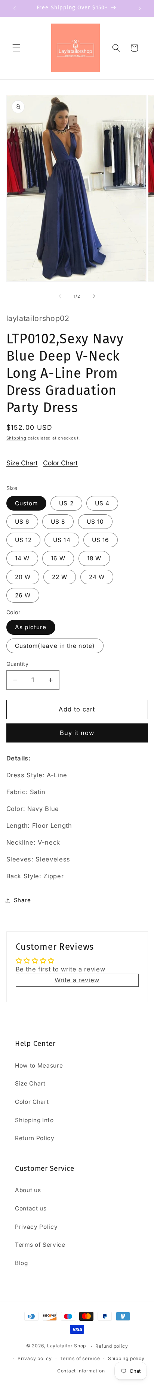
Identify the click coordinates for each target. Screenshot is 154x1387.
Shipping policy (126, 1358)
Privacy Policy (36, 1226)
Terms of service (80, 1358)
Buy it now (77, 733)
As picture (31, 627)
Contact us (31, 1208)
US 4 (102, 503)
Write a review (77, 980)
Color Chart (60, 463)
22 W (59, 577)
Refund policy (111, 1346)
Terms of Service (40, 1244)
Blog (21, 1263)
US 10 (95, 521)
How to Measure (39, 1065)
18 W (94, 558)
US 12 (23, 540)
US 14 (62, 540)
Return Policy (35, 1138)
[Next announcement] (140, 8)
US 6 (22, 521)
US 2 (66, 503)
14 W (22, 558)
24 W (97, 577)
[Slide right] (94, 296)
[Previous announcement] (14, 8)
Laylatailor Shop (66, 1346)
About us (28, 1190)
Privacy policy (35, 1358)
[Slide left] (60, 296)
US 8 (58, 521)
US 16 (101, 540)
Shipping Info (34, 1120)
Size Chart (22, 463)
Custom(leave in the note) (55, 645)
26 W (23, 595)
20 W (23, 577)
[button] (16, 48)
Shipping (16, 438)
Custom (26, 503)
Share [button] (22, 900)
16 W (58, 558)
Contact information (81, 1371)
